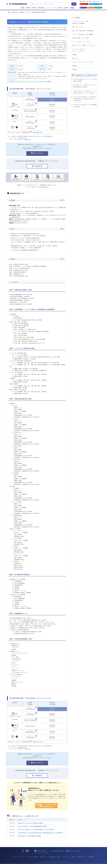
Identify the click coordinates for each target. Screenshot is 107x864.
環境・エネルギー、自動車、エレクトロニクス (83, 45)
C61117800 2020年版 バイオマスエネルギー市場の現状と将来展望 (85, 80)
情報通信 (74, 54)
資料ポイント (37, 229)
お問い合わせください (38, 132)
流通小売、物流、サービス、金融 (80, 38)
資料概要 (37, 259)
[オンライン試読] (58, 177)
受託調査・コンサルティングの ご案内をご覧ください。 (46, 805)
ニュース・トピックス (51, 7)
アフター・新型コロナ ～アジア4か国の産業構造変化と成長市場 (32, 826)
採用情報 (66, 7)
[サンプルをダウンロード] (48, 177)
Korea (90, 1)
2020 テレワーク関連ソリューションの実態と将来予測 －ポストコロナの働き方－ (36, 829)
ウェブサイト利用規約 (33, 856)
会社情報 (60, 7)
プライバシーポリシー (19, 856)
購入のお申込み (38, 153)
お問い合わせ (99, 7)
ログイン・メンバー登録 (96, 4)
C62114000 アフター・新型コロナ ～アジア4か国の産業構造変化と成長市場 (84, 86)
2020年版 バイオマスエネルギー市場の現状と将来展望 (30, 823)
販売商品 (34, 7)
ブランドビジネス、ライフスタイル (81, 41)
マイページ (83, 7)
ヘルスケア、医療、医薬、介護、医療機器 (82, 34)
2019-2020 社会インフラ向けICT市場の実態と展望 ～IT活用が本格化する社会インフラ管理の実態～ (40, 832)
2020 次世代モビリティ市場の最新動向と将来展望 (29, 835)
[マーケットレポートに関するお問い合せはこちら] (16, 177)
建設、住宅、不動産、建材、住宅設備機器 (82, 30)
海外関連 (74, 69)
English (83, 1)
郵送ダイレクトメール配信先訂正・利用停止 (51, 856)
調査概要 (37, 200)
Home (22, 7)
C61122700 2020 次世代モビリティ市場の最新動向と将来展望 (85, 105)
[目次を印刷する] (26, 177)
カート (90, 7)
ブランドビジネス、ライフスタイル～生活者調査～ (40, 81)
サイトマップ (99, 1)
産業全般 (74, 65)
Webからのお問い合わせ (74, 851)
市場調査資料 (14, 12)
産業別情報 (41, 7)
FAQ (74, 856)
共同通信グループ (82, 856)
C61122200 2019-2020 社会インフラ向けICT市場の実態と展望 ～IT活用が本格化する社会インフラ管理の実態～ (84, 98)
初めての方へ (85, 4)
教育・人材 (75, 58)
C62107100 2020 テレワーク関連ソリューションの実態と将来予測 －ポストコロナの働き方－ (85, 92)
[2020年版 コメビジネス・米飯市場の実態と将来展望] (37, 177)
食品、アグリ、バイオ (23, 81)
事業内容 (28, 7)
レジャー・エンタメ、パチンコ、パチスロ (82, 62)
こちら (27, 74)
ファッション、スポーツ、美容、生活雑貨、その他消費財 (80, 22)
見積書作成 (38, 166)
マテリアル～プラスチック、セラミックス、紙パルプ (79, 50)
